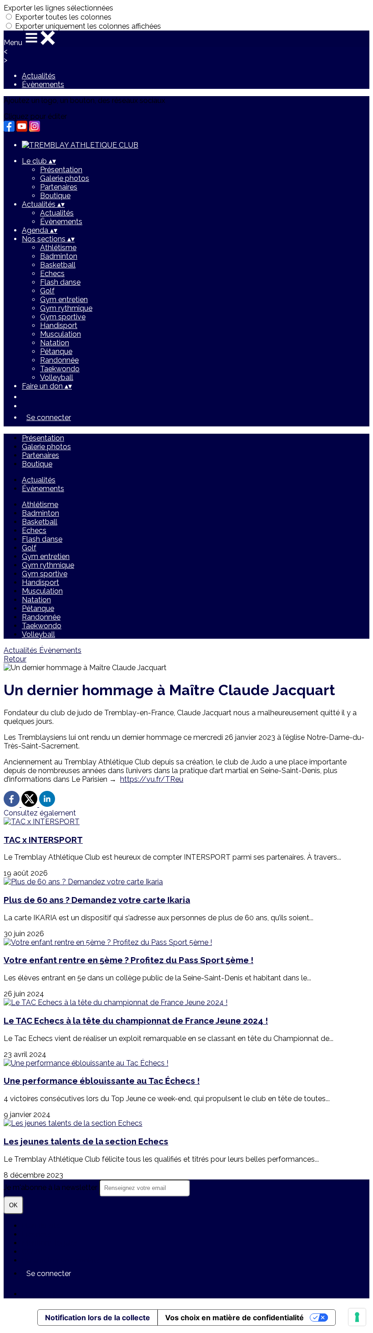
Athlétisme (58, 247)
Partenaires (58, 187)
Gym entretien (64, 299)
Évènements (43, 84)
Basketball (58, 265)
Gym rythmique (66, 308)
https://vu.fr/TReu (151, 779)
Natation (54, 342)
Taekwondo (60, 368)
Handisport (58, 325)
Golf (47, 291)
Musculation (60, 334)
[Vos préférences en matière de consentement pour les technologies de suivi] (357, 1317)
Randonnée (59, 360)
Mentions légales (50, 1243)
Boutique (55, 195)
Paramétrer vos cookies (61, 1260)
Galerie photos (64, 178)
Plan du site (41, 1225)
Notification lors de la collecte (97, 1317)
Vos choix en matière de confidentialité (234, 1317)
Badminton (58, 256)
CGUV (32, 1251)
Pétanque (56, 351)
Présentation (61, 169)
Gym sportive (63, 317)
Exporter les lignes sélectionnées (58, 8)
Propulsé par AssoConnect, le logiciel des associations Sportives (129, 1294)
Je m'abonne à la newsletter (51, 1187)
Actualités (38, 76)
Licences (37, 1234)
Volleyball (56, 377)
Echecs (52, 273)
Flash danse (60, 282)
